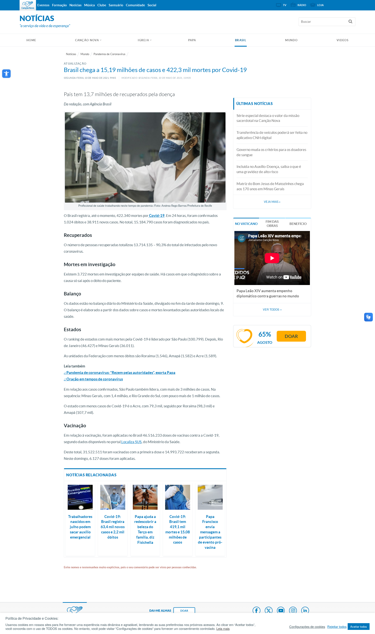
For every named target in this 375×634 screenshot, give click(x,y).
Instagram (292, 611)
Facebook (256, 611)
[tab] (246, 223)
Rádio (302, 5)
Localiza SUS (131, 442)
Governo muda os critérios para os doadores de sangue (271, 152)
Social (152, 5)
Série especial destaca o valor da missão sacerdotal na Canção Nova (268, 118)
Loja (320, 5)
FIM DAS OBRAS (272, 224)
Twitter (268, 611)
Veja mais (272, 201)
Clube (101, 5)
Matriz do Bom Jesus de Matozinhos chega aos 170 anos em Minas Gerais (270, 186)
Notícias (71, 54)
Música (89, 5)
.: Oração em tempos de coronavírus (93, 379)
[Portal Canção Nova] (28, 5)
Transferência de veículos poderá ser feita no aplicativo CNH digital (272, 135)
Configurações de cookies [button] (307, 627)
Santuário (116, 5)
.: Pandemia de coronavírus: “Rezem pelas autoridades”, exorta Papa (119, 372)
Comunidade (135, 5)
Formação (59, 5)
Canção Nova (87, 40)
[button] (6, 73)
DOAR (184, 610)
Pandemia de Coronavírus (109, 54)
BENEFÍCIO (298, 224)
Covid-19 (156, 215)
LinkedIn (305, 611)
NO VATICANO (246, 224)
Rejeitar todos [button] (337, 627)
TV (284, 5)
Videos (343, 40)
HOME (31, 40)
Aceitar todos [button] (358, 626)
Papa (192, 40)
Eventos (43, 5)
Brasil (240, 40)
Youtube (280, 611)
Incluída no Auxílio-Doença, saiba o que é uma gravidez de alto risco (269, 169)
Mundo (291, 40)
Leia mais (223, 629)
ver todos (272, 309)
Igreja (143, 40)
